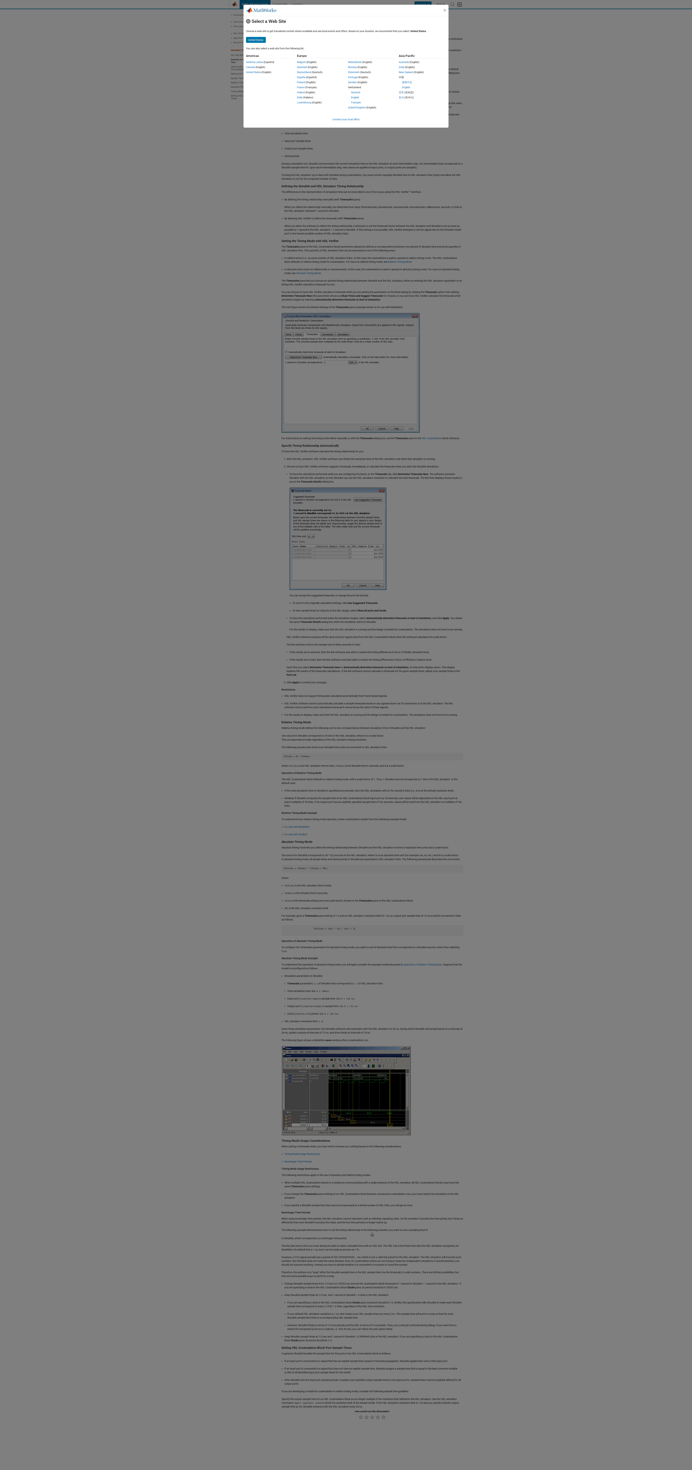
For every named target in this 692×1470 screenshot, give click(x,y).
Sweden (352, 82)
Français (356, 102)
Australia (404, 62)
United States (253, 72)
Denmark (302, 67)
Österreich (354, 72)
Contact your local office (346, 119)
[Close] (444, 10)
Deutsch (355, 92)
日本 (401, 92)
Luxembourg (304, 102)
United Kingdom (357, 107)
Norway (352, 67)
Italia (300, 97)
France (301, 87)
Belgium (301, 62)
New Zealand (406, 72)
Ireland (301, 92)
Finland (301, 82)
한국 (401, 97)
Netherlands (355, 62)
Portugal (353, 77)
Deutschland (304, 72)
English (355, 97)
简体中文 (407, 82)
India (401, 67)
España (301, 77)
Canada (250, 67)
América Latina (254, 62)
